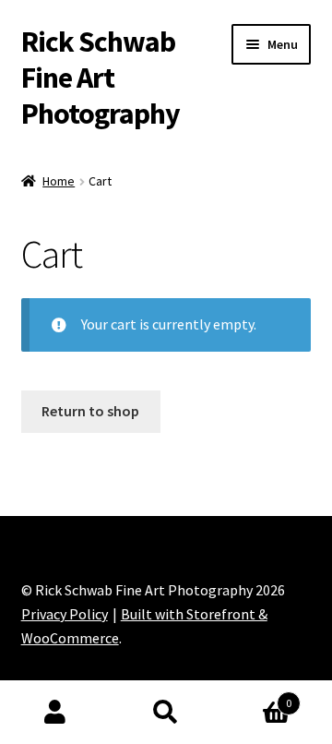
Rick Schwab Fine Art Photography (100, 77)
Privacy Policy (64, 614)
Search (166, 712)
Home (58, 181)
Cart (256, 696)
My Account (55, 712)
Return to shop (90, 411)
